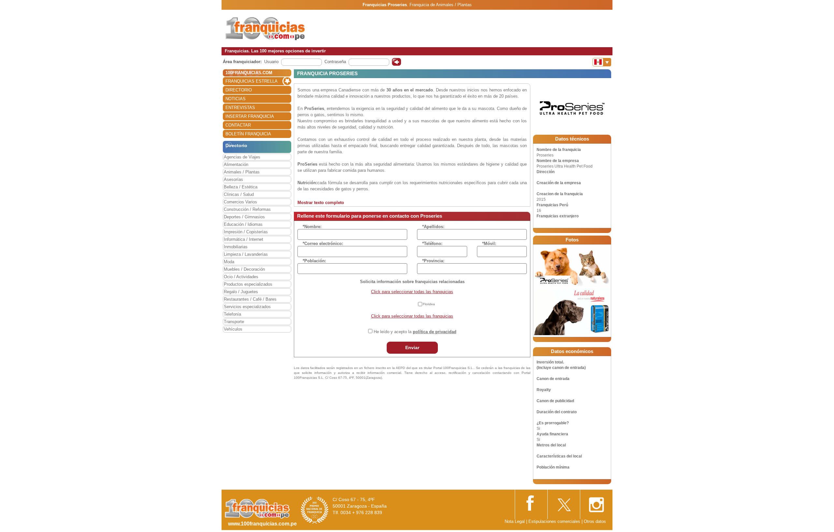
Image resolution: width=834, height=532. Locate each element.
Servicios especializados (247, 306)
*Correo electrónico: (323, 243)
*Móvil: (489, 243)
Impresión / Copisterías (246, 231)
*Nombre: (312, 226)
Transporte (234, 321)
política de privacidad (434, 331)
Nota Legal (515, 521)
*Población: (314, 260)
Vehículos (233, 329)
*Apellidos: (433, 226)
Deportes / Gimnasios (244, 216)
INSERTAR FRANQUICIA (249, 116)
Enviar (412, 347)
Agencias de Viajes (242, 157)
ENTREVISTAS (240, 107)
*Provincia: (433, 260)
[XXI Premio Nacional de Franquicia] (315, 509)
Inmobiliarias (236, 246)
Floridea (429, 304)
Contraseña (335, 61)
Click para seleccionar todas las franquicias (412, 291)
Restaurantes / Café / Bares (250, 299)
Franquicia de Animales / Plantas (441, 4)
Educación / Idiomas (243, 224)
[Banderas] (602, 62)
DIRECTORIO (238, 90)
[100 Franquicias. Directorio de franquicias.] (265, 28)
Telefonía (232, 314)
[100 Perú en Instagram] (596, 502)
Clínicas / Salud (239, 194)
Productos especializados (248, 284)
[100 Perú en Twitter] (564, 502)
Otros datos (595, 521)
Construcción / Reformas (247, 209)
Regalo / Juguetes (241, 291)
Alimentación (236, 164)
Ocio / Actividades (241, 276)
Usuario (271, 61)
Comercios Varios (240, 201)
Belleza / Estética (240, 186)
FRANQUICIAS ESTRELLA (251, 81)
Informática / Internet (243, 239)
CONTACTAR (238, 125)
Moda (229, 261)
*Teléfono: (432, 243)
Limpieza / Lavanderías (246, 254)
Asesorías (233, 179)
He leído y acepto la (415, 331)
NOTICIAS (235, 98)
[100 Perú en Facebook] (531, 502)
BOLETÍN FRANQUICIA (248, 133)
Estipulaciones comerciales (555, 521)
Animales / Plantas (242, 172)
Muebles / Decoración (244, 269)
